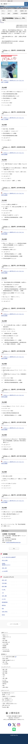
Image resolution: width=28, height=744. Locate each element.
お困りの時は (4, 611)
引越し (4, 674)
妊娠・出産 (4, 580)
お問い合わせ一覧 (6, 705)
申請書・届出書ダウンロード (6, 564)
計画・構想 (5, 640)
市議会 (4, 638)
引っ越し (4, 589)
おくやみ (4, 599)
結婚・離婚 (4, 586)
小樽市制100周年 (6, 651)
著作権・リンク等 (6, 694)
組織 (9, 13)
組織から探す (10, 1)
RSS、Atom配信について (7, 700)
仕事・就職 (4, 595)
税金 (3, 608)
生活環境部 (15, 13)
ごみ (3, 592)
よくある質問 (5, 571)
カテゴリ (9, 10)
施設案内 (4, 647)
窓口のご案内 (5, 560)
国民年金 (4, 605)
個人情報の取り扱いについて (8, 692)
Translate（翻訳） (6, 707)
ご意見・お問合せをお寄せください (9, 703)
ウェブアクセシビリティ (7, 701)
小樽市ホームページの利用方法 (8, 696)
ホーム (3, 10)
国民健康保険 (4, 602)
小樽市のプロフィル (7, 636)
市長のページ (5, 635)
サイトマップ (3, 1)
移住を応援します (6, 642)
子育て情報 (4, 583)
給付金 (3, 614)
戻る (14, 548)
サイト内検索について (6, 698)
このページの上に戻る (14, 624)
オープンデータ (6, 649)
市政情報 (4, 645)
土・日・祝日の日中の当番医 (8, 557)
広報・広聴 (4, 568)
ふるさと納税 (5, 644)
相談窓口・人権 (23, 10)
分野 (16, 10)
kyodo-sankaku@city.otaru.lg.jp (13, 542)
